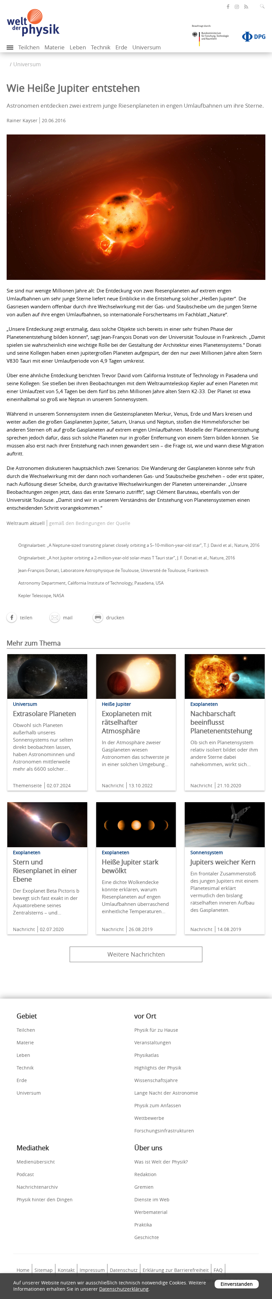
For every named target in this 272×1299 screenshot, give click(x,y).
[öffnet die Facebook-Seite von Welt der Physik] (228, 7)
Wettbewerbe (149, 1118)
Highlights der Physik (157, 1068)
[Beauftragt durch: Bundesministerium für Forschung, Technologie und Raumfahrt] (213, 37)
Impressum (92, 1270)
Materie (54, 47)
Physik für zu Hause (156, 1030)
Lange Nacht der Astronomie (166, 1093)
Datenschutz (124, 1270)
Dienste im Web (152, 1199)
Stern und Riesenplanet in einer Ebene (45, 870)
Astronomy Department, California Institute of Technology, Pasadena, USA (91, 583)
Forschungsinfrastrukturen (164, 1130)
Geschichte (146, 1237)
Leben (78, 47)
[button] (20, 617)
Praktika (143, 1224)
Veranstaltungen (152, 1042)
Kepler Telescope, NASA (41, 595)
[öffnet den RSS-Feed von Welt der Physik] (246, 7)
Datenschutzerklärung (124, 1289)
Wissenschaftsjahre (156, 1080)
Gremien (144, 1187)
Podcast (25, 1174)
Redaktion (145, 1174)
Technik (100, 47)
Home (23, 1270)
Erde (121, 47)
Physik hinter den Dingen (45, 1199)
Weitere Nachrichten (136, 954)
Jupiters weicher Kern (222, 861)
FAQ (218, 1270)
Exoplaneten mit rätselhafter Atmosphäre (127, 722)
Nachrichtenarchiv (37, 1187)
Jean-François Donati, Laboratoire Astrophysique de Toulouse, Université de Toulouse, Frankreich (113, 570)
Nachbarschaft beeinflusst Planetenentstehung (221, 722)
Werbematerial (151, 1212)
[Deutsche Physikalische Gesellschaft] (250, 38)
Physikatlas (146, 1055)
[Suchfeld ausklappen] (264, 6)
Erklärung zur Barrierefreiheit (176, 1270)
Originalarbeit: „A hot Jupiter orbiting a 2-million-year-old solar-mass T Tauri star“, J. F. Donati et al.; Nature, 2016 (126, 558)
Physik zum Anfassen (157, 1105)
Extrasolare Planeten (44, 713)
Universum (146, 47)
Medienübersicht (36, 1162)
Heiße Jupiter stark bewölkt (130, 866)
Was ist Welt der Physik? (161, 1162)
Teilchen (28, 47)
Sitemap (43, 1270)
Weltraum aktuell (26, 523)
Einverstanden (237, 1284)
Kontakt (66, 1270)
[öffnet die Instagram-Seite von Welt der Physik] (237, 7)
